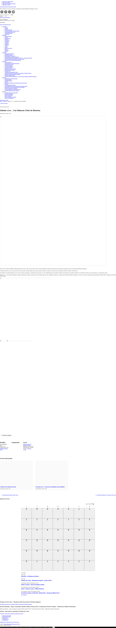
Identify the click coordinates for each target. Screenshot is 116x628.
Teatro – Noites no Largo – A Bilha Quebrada (32, 588)
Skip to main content (6, 2)
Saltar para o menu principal (7, 1)
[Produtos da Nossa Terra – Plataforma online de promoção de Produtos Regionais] (16, 604)
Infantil (6, 448)
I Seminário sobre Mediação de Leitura (8, 486)
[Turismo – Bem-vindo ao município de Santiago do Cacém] (11, 613)
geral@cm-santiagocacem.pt (5, 24)
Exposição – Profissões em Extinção (30, 576)
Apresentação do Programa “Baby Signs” (10, 495)
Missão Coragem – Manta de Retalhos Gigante (32, 584)
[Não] (54, 627)
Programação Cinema (4, 100)
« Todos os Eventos (3, 103)
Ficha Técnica (5, 620)
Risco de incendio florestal (5, 17)
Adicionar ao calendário (7, 435)
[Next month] (93, 504)
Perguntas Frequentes (6, 616)
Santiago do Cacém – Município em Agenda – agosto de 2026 (36, 580)
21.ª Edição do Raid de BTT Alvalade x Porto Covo (106, 495)
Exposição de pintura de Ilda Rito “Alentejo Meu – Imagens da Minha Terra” (40, 593)
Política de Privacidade (6, 615)
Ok (53, 627)
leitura (1, 449)
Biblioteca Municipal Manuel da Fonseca (27, 445)
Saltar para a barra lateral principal (8, 3)
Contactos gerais (5, 618)
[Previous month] (86, 504)
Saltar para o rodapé (6, 4)
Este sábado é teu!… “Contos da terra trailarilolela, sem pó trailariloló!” (50, 486)
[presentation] (16, 473)
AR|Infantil (2, 448)
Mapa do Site (4, 617)
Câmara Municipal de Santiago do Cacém (8, 6)
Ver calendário (24, 594)
